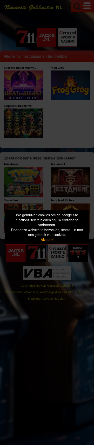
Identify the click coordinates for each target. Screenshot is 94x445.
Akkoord (47, 239)
